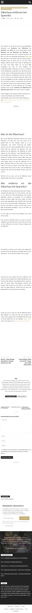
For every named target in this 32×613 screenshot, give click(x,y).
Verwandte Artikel (11, 396)
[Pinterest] (10, 22)
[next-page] (17, 412)
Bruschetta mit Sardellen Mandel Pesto (13, 562)
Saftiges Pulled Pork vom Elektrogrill (5, 407)
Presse (23, 606)
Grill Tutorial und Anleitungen (14, 7)
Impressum (17, 606)
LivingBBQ (11, 609)
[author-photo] (16, 373)
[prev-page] (15, 412)
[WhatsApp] (14, 22)
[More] (18, 22)
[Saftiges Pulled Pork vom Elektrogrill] (5, 402)
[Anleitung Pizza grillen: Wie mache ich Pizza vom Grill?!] (26, 402)
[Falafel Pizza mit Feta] (16, 402)
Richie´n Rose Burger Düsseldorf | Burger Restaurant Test (8, 361)
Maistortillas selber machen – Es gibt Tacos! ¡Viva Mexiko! (18, 569)
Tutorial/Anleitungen (6, 9)
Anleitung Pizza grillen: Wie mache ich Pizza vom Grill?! (26, 408)
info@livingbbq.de (21, 548)
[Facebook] (2, 22)
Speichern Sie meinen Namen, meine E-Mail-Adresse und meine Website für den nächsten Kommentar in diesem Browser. (16, 451)
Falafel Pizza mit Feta (16, 407)
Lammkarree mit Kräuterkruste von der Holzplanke (16, 558)
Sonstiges (25, 7)
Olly (4, 18)
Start (2, 6)
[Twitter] (6, 22)
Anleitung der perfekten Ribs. (22, 321)
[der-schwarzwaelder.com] (16, 490)
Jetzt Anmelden (24, 518)
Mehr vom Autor (22, 396)
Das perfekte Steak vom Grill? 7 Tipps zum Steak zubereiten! (25, 361)
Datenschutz (10, 606)
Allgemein (6, 6)
